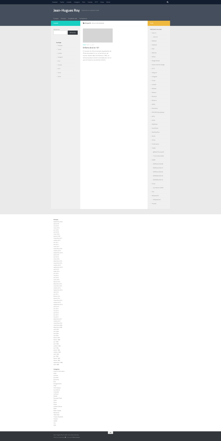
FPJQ (55, 386)
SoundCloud (155, 128)
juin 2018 (56, 230)
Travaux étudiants (58, 417)
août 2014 (56, 292)
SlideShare (154, 124)
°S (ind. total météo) (158, 156)
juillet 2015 (56, 271)
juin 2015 (56, 273)
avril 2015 (56, 277)
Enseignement (57, 383)
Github (108, 2)
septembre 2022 (58, 221)
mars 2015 (56, 279)
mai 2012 (56, 317)
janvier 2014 (57, 298)
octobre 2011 (57, 321)
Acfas (55, 373)
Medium (154, 92)
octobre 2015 (57, 265)
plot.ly (153, 116)
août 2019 (56, 224)
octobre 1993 (57, 352)
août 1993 (56, 354)
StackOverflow (156, 132)
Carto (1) (154, 33)
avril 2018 (56, 232)
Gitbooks (154, 53)
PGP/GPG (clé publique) (158, 112)
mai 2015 (56, 275)
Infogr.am (154, 72)
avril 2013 (56, 313)
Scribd (153, 120)
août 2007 (56, 329)
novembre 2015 (58, 263)
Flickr (83, 2)
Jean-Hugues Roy (67, 10)
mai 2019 (56, 226)
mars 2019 (56, 228)
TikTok (153, 140)
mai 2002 (56, 335)
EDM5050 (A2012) (158, 180)
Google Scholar (156, 61)
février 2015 (57, 282)
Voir (55, 423)
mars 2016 (56, 259)
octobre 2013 (57, 302)
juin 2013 (56, 308)
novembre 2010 (58, 323)
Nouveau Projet (58, 398)
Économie (56, 379)
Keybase (154, 88)
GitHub (153, 57)
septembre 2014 (58, 290)
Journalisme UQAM (158, 187)
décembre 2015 (58, 261)
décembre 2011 (58, 319)
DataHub (154, 41)
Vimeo (102, 2)
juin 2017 (56, 242)
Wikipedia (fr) (155, 195)
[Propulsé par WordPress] (65, 437)
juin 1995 (56, 342)
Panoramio (155, 108)
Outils (55, 400)
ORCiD (153, 104)
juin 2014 (56, 294)
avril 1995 (56, 344)
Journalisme (57, 390)
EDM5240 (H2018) (158, 164)
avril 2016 (56, 257)
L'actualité (56, 392)
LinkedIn (69, 2)
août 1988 (56, 364)
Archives (63, 18)
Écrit (84, 45)
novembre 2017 (58, 238)
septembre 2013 (58, 304)
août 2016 (56, 255)
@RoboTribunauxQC (158, 152)
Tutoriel (56, 419)
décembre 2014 (58, 284)
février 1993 (57, 358)
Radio (55, 408)
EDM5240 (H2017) (158, 168)
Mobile (55, 396)
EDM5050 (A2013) (158, 176)
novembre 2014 (58, 286)
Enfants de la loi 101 (91, 48)
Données (56, 377)
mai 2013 (56, 311)
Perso (55, 402)
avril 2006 (56, 331)
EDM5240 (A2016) (158, 172)
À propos (55, 18)
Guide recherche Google (158, 64)
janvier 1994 (57, 350)
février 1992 (57, 360)
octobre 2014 (57, 288)
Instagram (77, 2)
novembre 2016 (58, 248)
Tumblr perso (155, 144)
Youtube (90, 2)
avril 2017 (56, 244)
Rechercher (57, 29)
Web (55, 425)
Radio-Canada (57, 410)
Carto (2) (155, 37)
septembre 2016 (58, 253)
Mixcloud (154, 96)
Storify (153, 136)
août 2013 (56, 306)
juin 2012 (56, 315)
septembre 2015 (58, 267)
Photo (55, 404)
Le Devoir (56, 394)
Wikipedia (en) (157, 199)
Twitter (62, 2)
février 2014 (57, 296)
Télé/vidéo (56, 415)
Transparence (83, 18)
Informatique (57, 388)
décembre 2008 (58, 327)
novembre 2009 (58, 325)
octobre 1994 (57, 346)
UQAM (153, 160)
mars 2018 (56, 234)
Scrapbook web (72, 18)
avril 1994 (56, 348)
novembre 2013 (58, 300)
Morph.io (154, 100)
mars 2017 (56, 246)
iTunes (153, 80)
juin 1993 (56, 356)
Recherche (56, 412)
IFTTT (96, 2)
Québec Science (58, 406)
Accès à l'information (59, 371)
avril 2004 (56, 333)
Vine (153, 191)
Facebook (55, 2)
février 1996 (57, 339)
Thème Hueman (76, 437)
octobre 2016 (57, 250)
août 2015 (56, 269)
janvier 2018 (57, 236)
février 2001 (57, 337)
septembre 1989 (58, 362)
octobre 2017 (57, 240)
